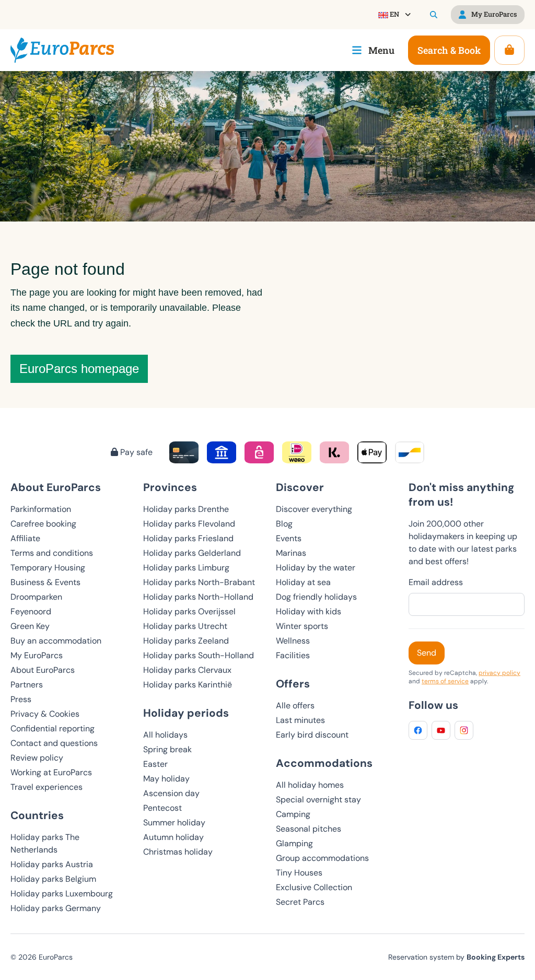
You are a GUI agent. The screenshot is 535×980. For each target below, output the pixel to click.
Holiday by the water (315, 567)
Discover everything (314, 509)
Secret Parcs (300, 901)
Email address (436, 582)
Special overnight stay (318, 799)
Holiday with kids (308, 611)
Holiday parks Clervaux (187, 669)
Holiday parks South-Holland (198, 655)
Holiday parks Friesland (188, 538)
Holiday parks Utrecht (185, 626)
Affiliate (25, 538)
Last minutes (300, 720)
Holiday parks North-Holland (198, 596)
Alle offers (295, 705)
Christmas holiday (178, 851)
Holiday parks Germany (55, 908)
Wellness (293, 640)
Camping (293, 814)
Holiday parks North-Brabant (199, 582)
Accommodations (324, 763)
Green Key (30, 626)
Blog (284, 523)
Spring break (167, 749)
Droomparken (36, 596)
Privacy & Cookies (44, 713)
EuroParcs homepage (79, 368)
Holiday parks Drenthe (186, 509)
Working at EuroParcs (51, 772)
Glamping (294, 843)
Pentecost (162, 807)
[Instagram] (464, 730)
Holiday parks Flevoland (189, 523)
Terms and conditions (51, 552)
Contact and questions (54, 743)
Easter (155, 764)
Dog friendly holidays (316, 596)
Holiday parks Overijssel (189, 611)
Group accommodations (322, 858)
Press (20, 699)
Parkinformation (40, 509)
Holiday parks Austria (51, 864)
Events (288, 538)
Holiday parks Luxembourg (61, 893)
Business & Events (45, 582)
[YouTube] (441, 730)
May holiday (166, 778)
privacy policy (499, 673)
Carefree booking (43, 523)
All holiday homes (310, 784)
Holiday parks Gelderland (192, 552)
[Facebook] (418, 730)
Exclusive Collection (314, 887)
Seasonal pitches (308, 828)
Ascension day (171, 793)
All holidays (165, 734)
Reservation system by (456, 957)
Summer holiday (174, 822)
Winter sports (302, 626)
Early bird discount (312, 734)
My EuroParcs (36, 655)
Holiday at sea (303, 582)
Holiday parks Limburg (186, 567)
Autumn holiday (173, 837)
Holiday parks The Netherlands (44, 843)
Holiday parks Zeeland (186, 640)
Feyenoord (30, 611)
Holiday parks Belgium (53, 878)
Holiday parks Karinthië (187, 684)
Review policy (36, 757)
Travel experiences (46, 786)
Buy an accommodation (55, 640)
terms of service (445, 681)
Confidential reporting (52, 728)
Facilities (293, 655)
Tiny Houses (299, 872)
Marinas (291, 552)
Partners (26, 684)
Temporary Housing (47, 567)
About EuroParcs (42, 669)
